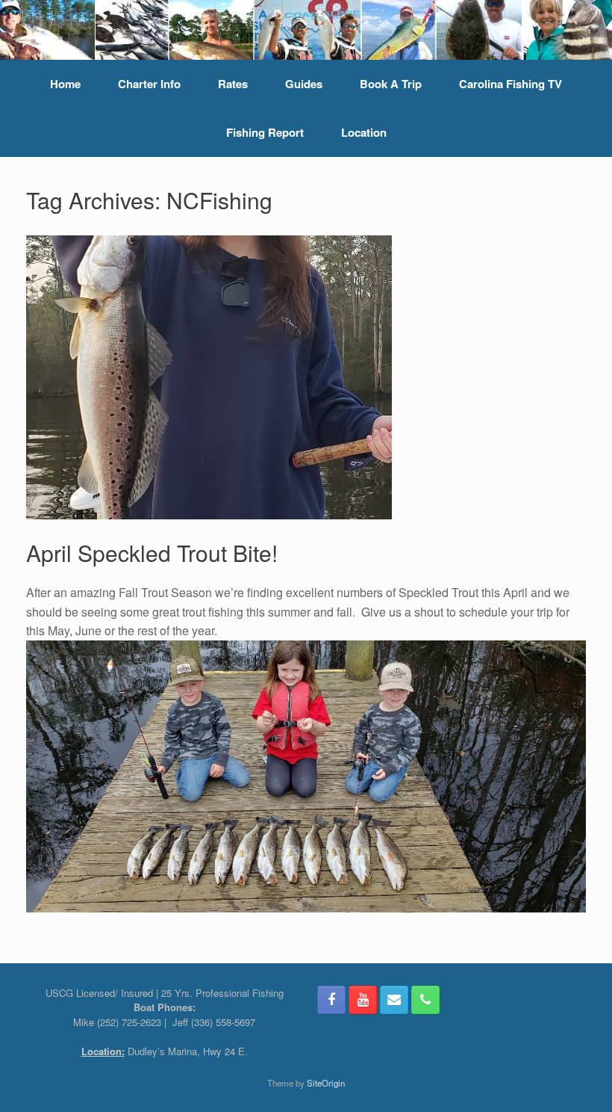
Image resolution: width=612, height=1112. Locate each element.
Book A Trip (391, 83)
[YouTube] (363, 1000)
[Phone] (425, 1000)
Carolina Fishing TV (510, 83)
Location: (103, 1051)
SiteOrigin (326, 1083)
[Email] (394, 1000)
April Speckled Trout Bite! (152, 553)
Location (364, 132)
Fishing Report (265, 132)
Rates (233, 83)
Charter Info (149, 83)
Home (65, 83)
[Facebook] (331, 1000)
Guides (303, 83)
